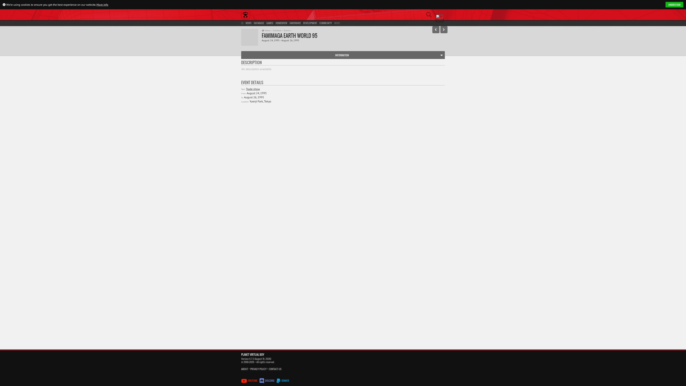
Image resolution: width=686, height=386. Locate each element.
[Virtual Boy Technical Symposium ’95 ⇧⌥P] (435, 29)
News (249, 23)
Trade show (253, 89)
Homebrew (281, 23)
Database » (278, 30)
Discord (270, 380)
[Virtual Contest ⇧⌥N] (444, 29)
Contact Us (275, 369)
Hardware (295, 23)
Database (259, 23)
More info (102, 4)
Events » (288, 30)
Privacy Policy (258, 369)
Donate (285, 380)
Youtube (252, 380)
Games (269, 23)
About (244, 369)
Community (325, 23)
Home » (268, 30)
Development (310, 23)
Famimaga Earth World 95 (289, 35)
